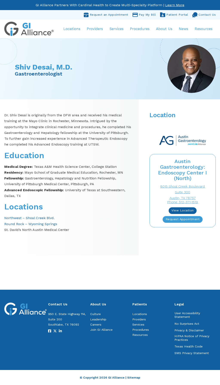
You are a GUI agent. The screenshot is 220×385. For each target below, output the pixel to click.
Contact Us (207, 14)
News (183, 29)
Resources (203, 29)
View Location (182, 210)
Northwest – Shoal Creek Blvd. (29, 218)
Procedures (140, 29)
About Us (164, 29)
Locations (71, 29)
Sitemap (133, 377)
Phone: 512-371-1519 (182, 202)
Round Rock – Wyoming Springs (30, 224)
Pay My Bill (147, 14)
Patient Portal (177, 14)
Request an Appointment (109, 14)
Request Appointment (183, 219)
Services (116, 29)
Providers (95, 29)
